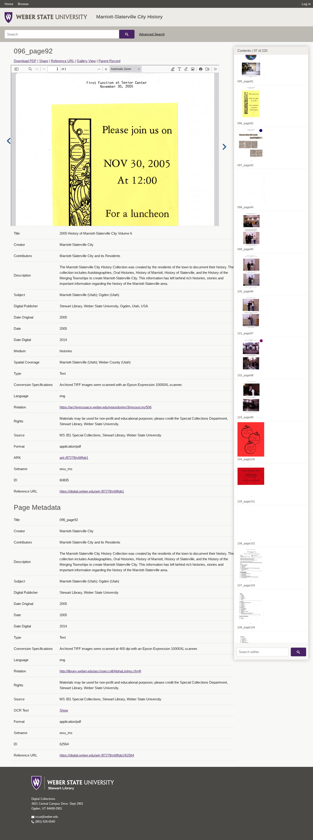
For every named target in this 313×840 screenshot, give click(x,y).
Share (43, 61)
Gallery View (86, 61)
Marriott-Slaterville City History (129, 16)
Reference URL (62, 61)
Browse (23, 4)
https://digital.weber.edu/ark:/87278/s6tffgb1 (92, 491)
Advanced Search (152, 34)
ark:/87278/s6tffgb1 (74, 458)
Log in (306, 4)
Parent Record (109, 61)
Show (64, 710)
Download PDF (25, 61)
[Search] (127, 34)
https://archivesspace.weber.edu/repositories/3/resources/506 (105, 407)
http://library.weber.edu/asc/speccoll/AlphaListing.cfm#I (100, 671)
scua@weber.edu (46, 816)
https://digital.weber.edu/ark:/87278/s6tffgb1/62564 (97, 755)
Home (9, 4)
